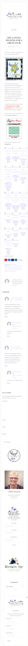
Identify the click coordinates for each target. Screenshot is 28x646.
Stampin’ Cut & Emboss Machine (8, 250)
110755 (15, 223)
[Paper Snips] (23, 229)
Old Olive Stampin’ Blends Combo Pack (23, 205)
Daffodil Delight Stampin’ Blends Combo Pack (15, 207)
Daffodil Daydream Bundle (8, 158)
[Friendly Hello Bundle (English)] (15, 153)
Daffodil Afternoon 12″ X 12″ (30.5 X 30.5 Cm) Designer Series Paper (8, 185)
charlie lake (20, 265)
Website (4, 434)
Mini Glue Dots (8, 235)
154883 (15, 209)
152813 (8, 221)
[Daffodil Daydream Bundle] (8, 153)
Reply (6, 316)
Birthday (10, 264)
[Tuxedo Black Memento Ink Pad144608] (23, 174)
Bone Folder (15, 244)
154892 (23, 207)
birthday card (11, 265)
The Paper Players (13, 271)
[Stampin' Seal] (8, 216)
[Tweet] (12, 260)
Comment (5, 401)
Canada (16, 265)
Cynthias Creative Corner (16, 267)
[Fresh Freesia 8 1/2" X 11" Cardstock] (23, 155)
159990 (15, 159)
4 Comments (18, 46)
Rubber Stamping (12, 269)
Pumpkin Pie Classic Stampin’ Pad (15, 177)
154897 (8, 207)
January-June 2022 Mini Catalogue (11, 268)
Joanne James (13, 346)
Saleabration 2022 (18, 269)
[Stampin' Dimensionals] (23, 216)
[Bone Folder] (15, 240)
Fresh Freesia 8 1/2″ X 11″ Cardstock (23, 160)
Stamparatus (15, 233)
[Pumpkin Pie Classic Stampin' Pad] (15, 171)
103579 (23, 233)
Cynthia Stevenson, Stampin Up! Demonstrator (14, 16)
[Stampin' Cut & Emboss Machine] (8, 245)
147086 (15, 179)
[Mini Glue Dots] (8, 231)
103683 (8, 236)
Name (4, 420)
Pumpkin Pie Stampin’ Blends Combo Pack (8, 205)
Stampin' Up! (7, 271)
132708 (23, 181)
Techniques (15, 264)
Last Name (14, 530)
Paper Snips (23, 232)
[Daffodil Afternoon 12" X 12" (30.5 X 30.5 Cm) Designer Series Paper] (8, 178)
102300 (15, 245)
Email (4, 427)
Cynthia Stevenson (8, 267)
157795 (8, 160)
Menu (15, 30)
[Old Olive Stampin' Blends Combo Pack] (23, 200)
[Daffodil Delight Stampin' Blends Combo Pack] (15, 202)
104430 (23, 222)
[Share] (9, 260)
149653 (8, 252)
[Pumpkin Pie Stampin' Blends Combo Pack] (8, 200)
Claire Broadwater (14, 297)
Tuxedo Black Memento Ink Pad (23, 179)
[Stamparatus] (15, 230)
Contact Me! (14, 285)
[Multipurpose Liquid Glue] (15, 217)
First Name (14, 523)
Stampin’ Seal (8, 220)
